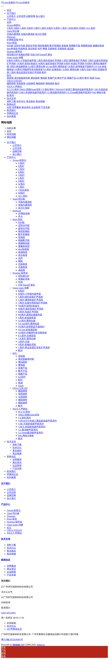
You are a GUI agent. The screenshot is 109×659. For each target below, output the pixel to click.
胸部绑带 (22, 400)
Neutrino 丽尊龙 (14, 522)
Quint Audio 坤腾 (15, 525)
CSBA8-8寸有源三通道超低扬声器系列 (37, 421)
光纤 (20, 258)
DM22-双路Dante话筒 (28, 415)
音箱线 (21, 237)
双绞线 (21, 356)
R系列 (21, 172)
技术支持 (11, 441)
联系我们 (11, 471)
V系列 (21, 163)
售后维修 (11, 554)
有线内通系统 (25, 205)
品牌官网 (11, 495)
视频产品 (22, 374)
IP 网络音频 (24, 213)
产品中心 (11, 157)
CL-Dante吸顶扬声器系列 (30, 432)
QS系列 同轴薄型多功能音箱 (32, 332)
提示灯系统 (24, 208)
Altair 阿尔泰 (13, 513)
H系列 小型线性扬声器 (29, 294)
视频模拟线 (24, 243)
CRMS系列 (23, 190)
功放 (20, 282)
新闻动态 (11, 456)
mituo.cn (41, 644)
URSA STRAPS (14, 530)
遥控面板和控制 (26, 359)
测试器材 (22, 362)
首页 (9, 10)
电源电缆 (22, 252)
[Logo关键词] (54, 2)
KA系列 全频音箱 (27, 335)
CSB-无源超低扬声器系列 (31, 423)
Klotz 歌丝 (12, 519)
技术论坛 (11, 548)
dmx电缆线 (23, 249)
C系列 (21, 187)
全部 (9, 22)
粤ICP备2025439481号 (12, 639)
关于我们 (11, 142)
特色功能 (11, 134)
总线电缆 (22, 264)
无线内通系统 (25, 202)
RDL (9, 527)
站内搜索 (11, 477)
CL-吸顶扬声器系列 (28, 429)
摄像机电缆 (24, 246)
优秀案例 (11, 566)
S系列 (21, 166)
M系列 (21, 193)
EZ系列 (22, 377)
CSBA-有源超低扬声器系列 (31, 426)
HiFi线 (21, 222)
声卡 (20, 216)
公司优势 (11, 492)
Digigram (11, 516)
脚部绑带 (22, 403)
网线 (20, 261)
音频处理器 (24, 279)
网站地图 (11, 137)
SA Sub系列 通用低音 (28, 323)
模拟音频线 (24, 231)
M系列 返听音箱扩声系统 (30, 309)
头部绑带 (22, 397)
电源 (20, 383)
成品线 (21, 270)
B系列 (21, 181)
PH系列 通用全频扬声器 (30, 315)
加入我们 (11, 498)
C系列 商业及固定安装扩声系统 (34, 347)
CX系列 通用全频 (27, 338)
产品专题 (11, 575)
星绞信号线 (24, 228)
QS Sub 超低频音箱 (27, 329)
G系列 (21, 169)
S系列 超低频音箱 (27, 318)
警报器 (21, 365)
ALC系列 (22, 196)
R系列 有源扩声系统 (28, 312)
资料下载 (11, 545)
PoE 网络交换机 (26, 435)
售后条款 (11, 551)
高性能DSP (23, 276)
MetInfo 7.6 (18, 644)
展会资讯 (11, 569)
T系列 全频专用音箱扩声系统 (32, 303)
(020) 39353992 (8, 613)
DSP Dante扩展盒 (26, 285)
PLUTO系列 (24, 412)
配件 (20, 350)
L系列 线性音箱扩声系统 (30, 297)
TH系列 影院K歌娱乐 (28, 306)
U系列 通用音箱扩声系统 (30, 300)
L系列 (21, 178)
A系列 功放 (24, 341)
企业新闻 (11, 572)
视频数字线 (24, 240)
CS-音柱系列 (24, 418)
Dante (21, 385)
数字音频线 (24, 234)
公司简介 (11, 489)
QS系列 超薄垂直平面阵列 (31, 326)
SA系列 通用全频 (26, 320)
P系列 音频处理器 (27, 344)
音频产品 (22, 368)
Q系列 (21, 175)
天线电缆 (22, 267)
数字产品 (22, 371)
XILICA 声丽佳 (14, 533)
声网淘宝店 (12, 474)
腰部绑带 (22, 391)
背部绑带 (22, 394)
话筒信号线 (24, 225)
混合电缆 (22, 255)
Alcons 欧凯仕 (14, 510)
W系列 (21, 184)
